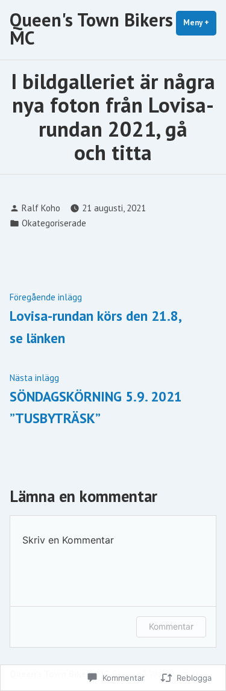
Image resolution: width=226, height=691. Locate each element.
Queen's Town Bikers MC (91, 28)
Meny (199, 22)
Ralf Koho (41, 208)
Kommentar (171, 626)
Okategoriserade (54, 223)
